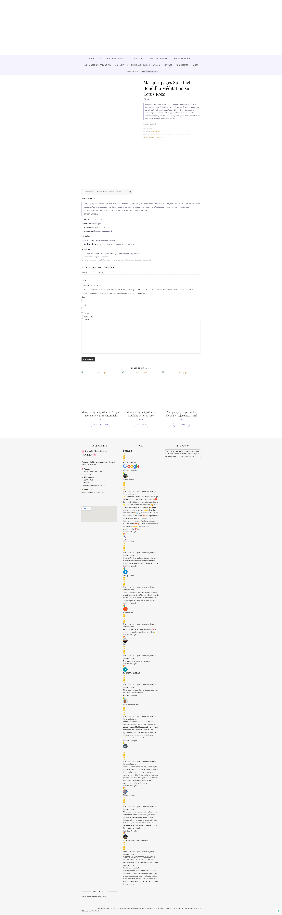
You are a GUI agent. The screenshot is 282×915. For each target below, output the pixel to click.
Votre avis (86, 319)
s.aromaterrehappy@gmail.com (93, 485)
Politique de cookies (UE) (155, 908)
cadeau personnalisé (164, 135)
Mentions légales (123, 908)
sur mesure (158, 137)
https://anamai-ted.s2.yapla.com (94, 897)
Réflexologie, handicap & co (145, 65)
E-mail (85, 305)
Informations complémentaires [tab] (109, 192)
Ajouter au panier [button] (100, 424)
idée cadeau (187, 135)
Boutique (138, 58)
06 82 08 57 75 (87, 480)
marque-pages (155, 132)
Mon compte (181, 65)
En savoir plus (128, 884)
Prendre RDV (132, 72)
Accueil (92, 58)
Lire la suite (141, 424)
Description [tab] (88, 192)
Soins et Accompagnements (113, 58)
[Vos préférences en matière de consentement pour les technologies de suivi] (278, 911)
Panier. (195, 65)
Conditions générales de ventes (107, 908)
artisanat (154, 135)
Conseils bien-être (182, 58)
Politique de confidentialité (138, 908)
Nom (84, 297)
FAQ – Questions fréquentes (97, 65)
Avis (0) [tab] (128, 192)
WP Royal (95, 911)
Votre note (86, 313)
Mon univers (121, 65)
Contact (167, 65)
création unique (177, 135)
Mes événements (150, 72)
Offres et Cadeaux (158, 58)
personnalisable (148, 137)
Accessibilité (168, 908)
